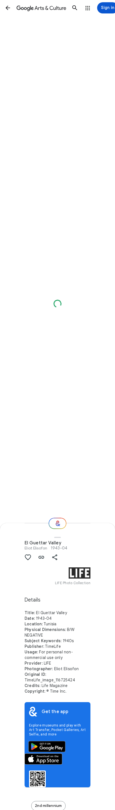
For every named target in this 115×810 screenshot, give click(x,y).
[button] (8, 8)
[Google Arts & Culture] (41, 8)
